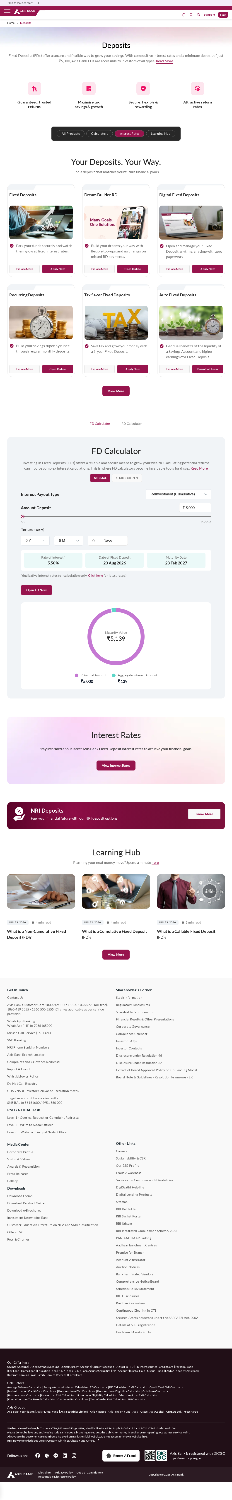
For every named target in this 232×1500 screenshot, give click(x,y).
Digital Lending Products (134, 1194)
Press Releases (17, 1174)
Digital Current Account (76, 1366)
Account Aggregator (130, 1260)
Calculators (99, 133)
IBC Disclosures (127, 1296)
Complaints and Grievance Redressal (33, 1062)
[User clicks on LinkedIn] (65, 1455)
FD (132, 1366)
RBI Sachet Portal (128, 1216)
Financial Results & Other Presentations (145, 1019)
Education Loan (47, 1371)
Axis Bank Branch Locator (26, 1054)
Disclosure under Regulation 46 (139, 1055)
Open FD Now (36, 590)
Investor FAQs (126, 1041)
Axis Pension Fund (119, 1411)
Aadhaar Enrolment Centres (136, 1245)
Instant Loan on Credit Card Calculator (32, 1391)
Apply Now (58, 269)
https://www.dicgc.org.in (185, 1458)
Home (11, 22)
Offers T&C (15, 1232)
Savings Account (17, 1366)
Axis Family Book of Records (49, 1375)
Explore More (24, 269)
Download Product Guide (25, 1203)
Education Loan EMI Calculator (138, 1395)
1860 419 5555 (18, 1009)
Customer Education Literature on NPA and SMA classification (52, 1225)
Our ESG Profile (127, 1165)
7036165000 (43, 1025)
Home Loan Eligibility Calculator (97, 1395)
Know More (204, 814)
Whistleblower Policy (23, 1076)
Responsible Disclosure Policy (57, 1476)
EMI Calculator (138, 1387)
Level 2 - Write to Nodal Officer (30, 1125)
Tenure (32, 529)
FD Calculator (100, 423)
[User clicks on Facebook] (37, 1455)
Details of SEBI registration (135, 1325)
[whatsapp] (198, 15)
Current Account (103, 1366)
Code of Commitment (90, 1472)
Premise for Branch (130, 1252)
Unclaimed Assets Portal (134, 1332)
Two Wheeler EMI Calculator (108, 1399)
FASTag (169, 1371)
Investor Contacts (129, 1048)
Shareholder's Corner (134, 990)
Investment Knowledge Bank (27, 1217)
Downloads (16, 1188)
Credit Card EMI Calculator (167, 1387)
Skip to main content (20, 3)
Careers (122, 1151)
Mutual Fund (155, 1371)
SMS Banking (16, 1040)
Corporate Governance (133, 1026)
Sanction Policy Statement (135, 1289)
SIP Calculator (136, 1399)
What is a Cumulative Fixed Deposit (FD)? (114, 934)
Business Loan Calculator (24, 1395)
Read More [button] (164, 61)
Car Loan (13, 1371)
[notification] (184, 15)
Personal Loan (184, 1366)
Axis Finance (98, 1411)
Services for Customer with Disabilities (144, 1180)
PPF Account (120, 1371)
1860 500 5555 (43, 1009)
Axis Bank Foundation (21, 1411)
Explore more (99, 369)
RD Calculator (131, 423)
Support (209, 14)
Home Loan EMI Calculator (58, 1395)
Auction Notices (128, 1267)
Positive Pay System (130, 1303)
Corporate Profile (20, 1152)
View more (116, 954)
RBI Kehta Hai (126, 1209)
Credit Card (166, 1366)
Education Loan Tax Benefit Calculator (32, 1399)
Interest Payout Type (40, 494)
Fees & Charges (18, 1239)
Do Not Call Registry (22, 1083)
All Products (71, 133)
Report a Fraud (124, 1455)
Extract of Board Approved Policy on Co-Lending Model (156, 1070)
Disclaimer (45, 1472)
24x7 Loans (65, 1371)
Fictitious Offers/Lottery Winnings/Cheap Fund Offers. (60, 1440)
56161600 (32, 1102)
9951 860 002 (52, 1102)
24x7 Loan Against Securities (93, 1371)
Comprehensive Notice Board (137, 1281)
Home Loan (28, 1371)
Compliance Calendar (132, 1034)
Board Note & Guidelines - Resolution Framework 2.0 (154, 1077)
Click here (95, 575)
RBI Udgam (124, 1223)
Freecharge (191, 1411)
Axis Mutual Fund (47, 1411)
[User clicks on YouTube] (55, 1455)
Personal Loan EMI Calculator (76, 1391)
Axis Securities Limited (74, 1411)
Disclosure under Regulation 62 (139, 1063)
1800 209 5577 (56, 1005)
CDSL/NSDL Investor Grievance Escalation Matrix (43, 1091)
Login (223, 14)
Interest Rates (129, 133)
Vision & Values (18, 1159)
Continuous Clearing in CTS (136, 1310)
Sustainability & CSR (131, 1158)
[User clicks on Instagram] (74, 1455)
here (155, 862)
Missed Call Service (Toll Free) (29, 1033)
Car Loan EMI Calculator (73, 1399)
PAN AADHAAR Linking (133, 1238)
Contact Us (15, 997)
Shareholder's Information (135, 1012)
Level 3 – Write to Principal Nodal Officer (37, 1132)
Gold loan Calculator (155, 1391)
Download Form (207, 369)
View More (116, 391)
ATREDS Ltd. (174, 1411)
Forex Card (75, 1375)
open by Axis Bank (187, 1371)
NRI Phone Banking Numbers (28, 1047)
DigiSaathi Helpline (130, 1187)
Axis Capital (157, 1411)
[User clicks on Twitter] (46, 1455)
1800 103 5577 (81, 1005)
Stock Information (129, 997)
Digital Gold (137, 1371)
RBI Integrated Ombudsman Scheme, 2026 (146, 1231)
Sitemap (122, 1202)
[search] (191, 15)
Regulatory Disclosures (133, 1005)
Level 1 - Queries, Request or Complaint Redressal (43, 1117)
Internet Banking (18, 1375)
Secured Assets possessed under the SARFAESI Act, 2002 (157, 1318)
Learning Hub (161, 133)
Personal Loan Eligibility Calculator (119, 1391)
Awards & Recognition (23, 1166)
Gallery (12, 1181)
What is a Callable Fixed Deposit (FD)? (186, 934)
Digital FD (122, 1366)
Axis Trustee (140, 1411)
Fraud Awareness (128, 1173)
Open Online (132, 269)
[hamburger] (7, 12)
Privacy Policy (64, 1472)
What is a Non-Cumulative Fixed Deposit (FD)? (36, 934)
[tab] (100, 424)
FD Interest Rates (146, 1366)
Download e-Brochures (24, 1210)
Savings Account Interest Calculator (66, 1387)
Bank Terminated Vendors (135, 1274)
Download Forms (19, 1196)
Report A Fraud (18, 1069)
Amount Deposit (36, 507)
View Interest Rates (116, 765)
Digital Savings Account (44, 1366)
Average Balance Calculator (24, 1387)
